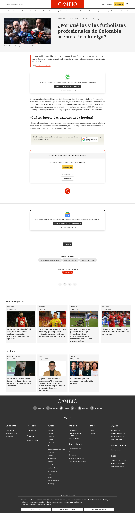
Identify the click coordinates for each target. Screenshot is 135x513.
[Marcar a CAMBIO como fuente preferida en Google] (89, 139)
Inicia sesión (67, 178)
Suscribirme (67, 167)
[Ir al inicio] (67, 4)
